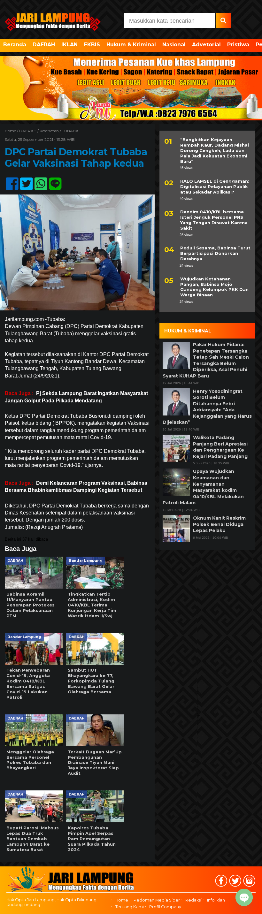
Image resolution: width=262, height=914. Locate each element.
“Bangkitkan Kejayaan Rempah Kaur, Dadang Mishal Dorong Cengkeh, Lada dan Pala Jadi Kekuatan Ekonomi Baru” (214, 150)
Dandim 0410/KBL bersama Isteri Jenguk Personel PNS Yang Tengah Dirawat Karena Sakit (214, 220)
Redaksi (193, 900)
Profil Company (165, 906)
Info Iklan (216, 900)
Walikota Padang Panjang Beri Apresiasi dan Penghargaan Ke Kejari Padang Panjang (220, 447)
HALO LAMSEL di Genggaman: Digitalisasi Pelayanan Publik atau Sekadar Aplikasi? (214, 186)
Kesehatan (49, 130)
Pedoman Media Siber (157, 900)
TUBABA (70, 130)
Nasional (174, 45)
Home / (12, 130)
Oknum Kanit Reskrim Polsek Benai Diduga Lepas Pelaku (219, 524)
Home (121, 900)
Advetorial (206, 45)
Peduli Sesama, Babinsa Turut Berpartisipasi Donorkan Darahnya (215, 253)
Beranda (14, 45)
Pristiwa (238, 45)
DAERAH (44, 45)
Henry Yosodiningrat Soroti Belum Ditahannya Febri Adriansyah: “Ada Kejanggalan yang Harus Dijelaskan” (207, 406)
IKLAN (69, 45)
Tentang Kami (129, 906)
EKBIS (92, 45)
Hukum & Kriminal (131, 45)
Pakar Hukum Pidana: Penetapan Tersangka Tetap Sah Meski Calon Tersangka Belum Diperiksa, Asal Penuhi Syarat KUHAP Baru (206, 360)
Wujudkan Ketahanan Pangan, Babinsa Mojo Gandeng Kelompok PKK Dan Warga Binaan (214, 287)
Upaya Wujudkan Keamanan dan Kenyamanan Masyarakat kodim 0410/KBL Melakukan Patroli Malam (203, 487)
